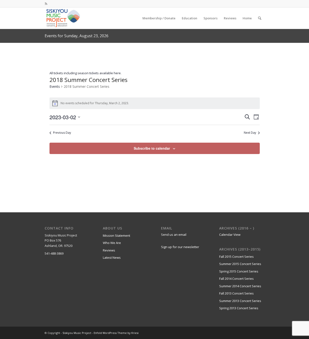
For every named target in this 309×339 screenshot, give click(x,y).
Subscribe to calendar (152, 148)
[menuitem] (159, 18)
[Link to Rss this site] (46, 3)
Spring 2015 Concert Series (238, 271)
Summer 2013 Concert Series (240, 301)
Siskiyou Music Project (77, 333)
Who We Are (112, 243)
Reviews (109, 250)
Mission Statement (116, 235)
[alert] (154, 103)
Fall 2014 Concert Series (236, 278)
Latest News (112, 257)
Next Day (250, 133)
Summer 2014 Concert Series (240, 286)
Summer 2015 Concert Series (240, 264)
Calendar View (229, 234)
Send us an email (173, 234)
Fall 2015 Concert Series (236, 256)
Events (54, 86)
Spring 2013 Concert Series (238, 308)
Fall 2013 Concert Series (236, 293)
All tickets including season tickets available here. (85, 73)
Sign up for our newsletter (180, 247)
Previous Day (62, 133)
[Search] (259, 18)
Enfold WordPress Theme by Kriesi (116, 333)
